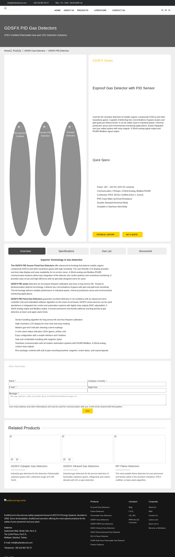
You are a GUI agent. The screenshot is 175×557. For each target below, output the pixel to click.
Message (13, 394)
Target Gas (92, 387)
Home (7, 51)
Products (17, 51)
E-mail (12, 387)
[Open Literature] (108, 10)
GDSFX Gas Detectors (34, 51)
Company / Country (97, 381)
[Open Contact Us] (127, 10)
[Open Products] (90, 10)
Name (12, 381)
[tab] (26, 251)
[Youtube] (165, 2)
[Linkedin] (169, 2)
